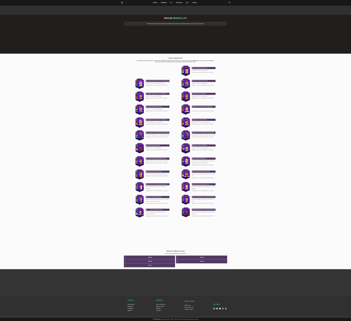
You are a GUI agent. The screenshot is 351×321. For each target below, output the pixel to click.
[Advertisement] (175, 10)
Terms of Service (160, 304)
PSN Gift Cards (189, 309)
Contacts (158, 310)
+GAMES (194, 2)
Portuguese (131, 308)
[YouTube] (220, 308)
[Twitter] (217, 308)
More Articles (131, 304)
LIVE (187, 2)
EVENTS (155, 2)
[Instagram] (223, 308)
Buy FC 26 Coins (189, 307)
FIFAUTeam (157, 319)
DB (171, 2)
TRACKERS (179, 2)
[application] (158, 2)
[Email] (214, 308)
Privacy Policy (160, 306)
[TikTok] (226, 308)
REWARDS (164, 2)
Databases (130, 306)
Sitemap (158, 308)
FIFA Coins (187, 305)
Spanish (130, 310)
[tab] (149, 257)
